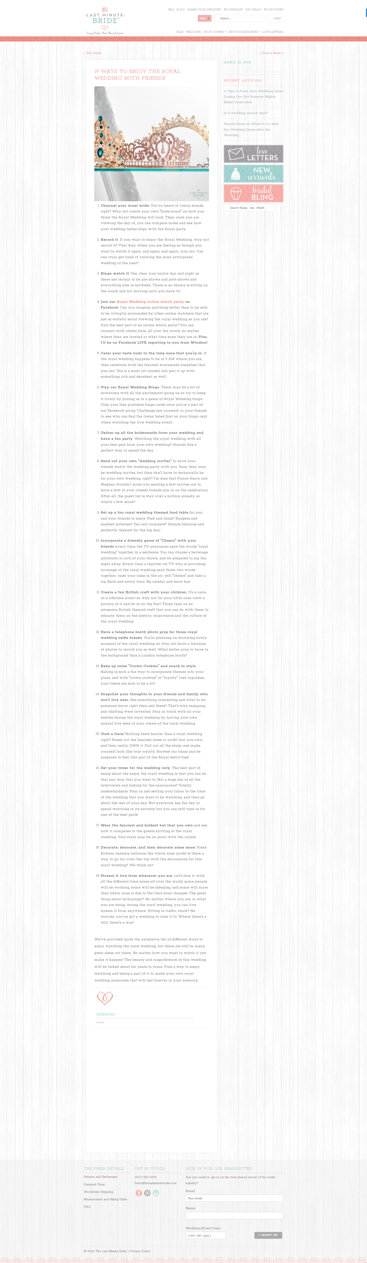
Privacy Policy (140, 1251)
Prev (266, 53)
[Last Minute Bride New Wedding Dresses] (253, 181)
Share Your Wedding (204, 9)
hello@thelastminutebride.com (155, 1183)
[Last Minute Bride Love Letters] (253, 161)
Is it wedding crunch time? (246, 113)
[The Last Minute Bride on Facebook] (139, 1193)
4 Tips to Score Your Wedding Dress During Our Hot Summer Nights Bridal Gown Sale (253, 96)
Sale (179, 32)
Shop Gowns (214, 32)
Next (277, 53)
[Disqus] (151, 1089)
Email (190, 1191)
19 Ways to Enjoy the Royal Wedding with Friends (137, 75)
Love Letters (273, 32)
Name (190, 1208)
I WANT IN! (268, 1235)
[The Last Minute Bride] (115, 21)
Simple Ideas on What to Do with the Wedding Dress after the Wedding (251, 129)
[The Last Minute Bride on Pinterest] (147, 1193)
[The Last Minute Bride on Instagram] (156, 1193)
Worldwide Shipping (98, 1192)
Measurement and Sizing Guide (105, 1199)
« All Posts (92, 53)
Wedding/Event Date (203, 1228)
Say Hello (253, 9)
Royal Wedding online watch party (150, 301)
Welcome (193, 32)
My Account (273, 9)
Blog (180, 9)
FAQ (171, 9)
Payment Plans (94, 1184)
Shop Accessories (244, 32)
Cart (277, 18)
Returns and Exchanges (100, 1177)
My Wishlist (233, 9)
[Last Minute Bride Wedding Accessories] (253, 201)
